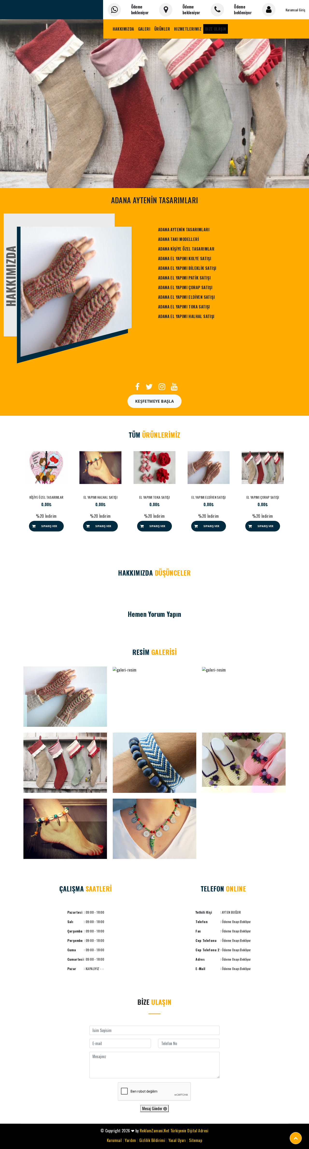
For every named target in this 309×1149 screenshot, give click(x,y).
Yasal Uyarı (177, 1140)
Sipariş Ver (49, 526)
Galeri (144, 29)
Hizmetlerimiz (187, 29)
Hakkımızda (123, 29)
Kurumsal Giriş (295, 9)
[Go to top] (296, 1138)
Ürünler (162, 29)
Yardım (130, 1140)
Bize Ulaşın (215, 29)
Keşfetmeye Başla (154, 401)
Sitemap (195, 1140)
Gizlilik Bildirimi (152, 1140)
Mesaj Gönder (152, 1108)
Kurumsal (114, 1140)
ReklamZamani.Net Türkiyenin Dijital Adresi (174, 1131)
